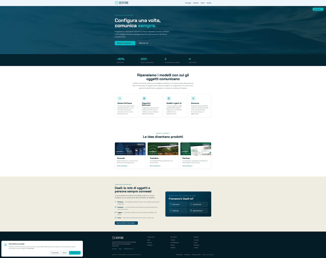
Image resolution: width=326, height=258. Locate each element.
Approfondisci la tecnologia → (126, 223)
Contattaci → (318, 9)
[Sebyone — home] (122, 3)
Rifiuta (65, 252)
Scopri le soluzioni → (125, 43)
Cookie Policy (31, 248)
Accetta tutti (75, 252)
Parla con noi (143, 43)
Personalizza (55, 252)
